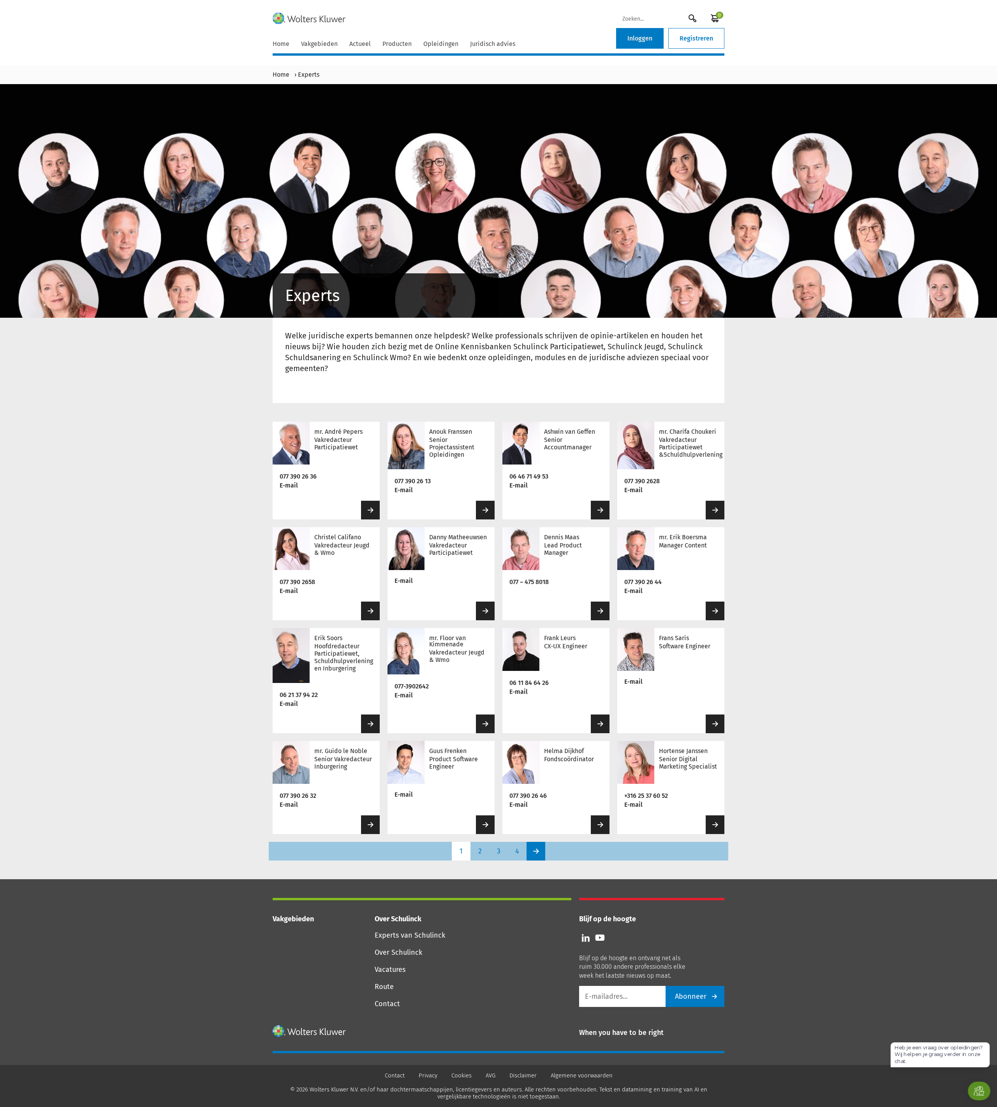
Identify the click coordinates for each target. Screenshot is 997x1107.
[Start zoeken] (692, 18)
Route (384, 986)
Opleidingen (440, 44)
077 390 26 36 (298, 476)
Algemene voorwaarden (582, 1075)
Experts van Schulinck (410, 935)
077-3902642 (412, 686)
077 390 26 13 (413, 481)
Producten (397, 44)
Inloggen (639, 38)
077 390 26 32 (298, 795)
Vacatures (390, 969)
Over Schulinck (398, 952)
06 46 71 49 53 (528, 476)
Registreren (696, 38)
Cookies (461, 1075)
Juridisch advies (492, 44)
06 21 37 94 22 (299, 695)
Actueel (360, 44)
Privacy (428, 1075)
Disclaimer (523, 1075)
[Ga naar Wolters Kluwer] (309, 1031)
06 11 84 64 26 (529, 682)
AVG (490, 1075)
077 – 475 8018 (529, 582)
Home (281, 44)
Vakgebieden (319, 44)
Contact (387, 1004)
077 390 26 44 (643, 582)
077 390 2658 (297, 582)
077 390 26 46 (528, 795)
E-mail (289, 485)
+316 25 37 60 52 (646, 795)
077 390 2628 (642, 481)
